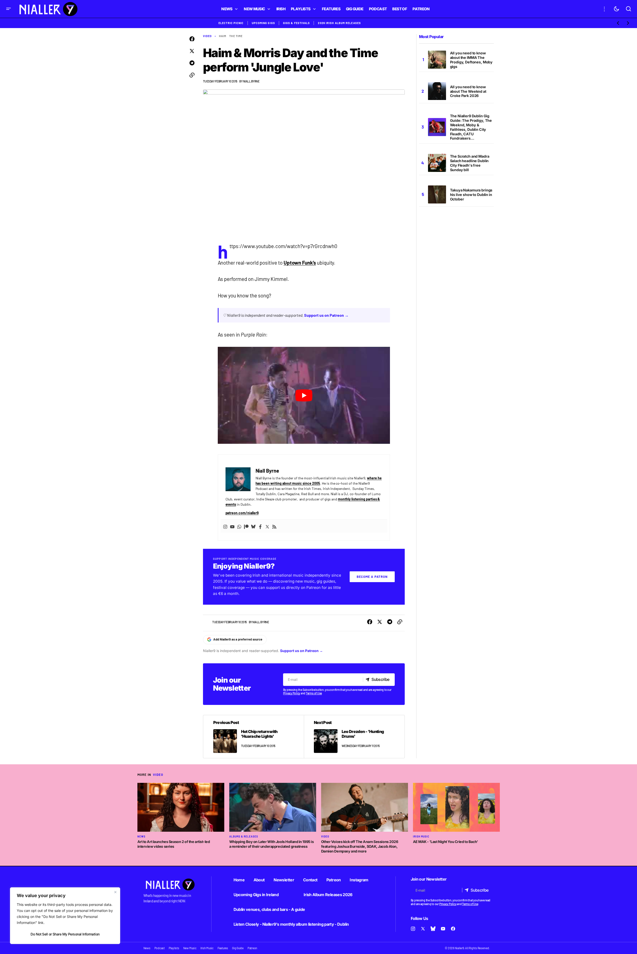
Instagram (359, 879)
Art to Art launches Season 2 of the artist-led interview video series (173, 844)
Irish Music (421, 836)
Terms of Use (314, 693)
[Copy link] (192, 75)
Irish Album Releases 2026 (328, 894)
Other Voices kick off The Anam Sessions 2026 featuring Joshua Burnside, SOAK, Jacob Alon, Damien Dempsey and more (359, 846)
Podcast (159, 948)
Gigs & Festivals (296, 23)
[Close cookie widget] (115, 892)
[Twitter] (267, 526)
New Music (189, 948)
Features (223, 948)
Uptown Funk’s (300, 263)
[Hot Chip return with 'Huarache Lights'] (253, 736)
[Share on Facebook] (192, 39)
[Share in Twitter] (192, 51)
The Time (236, 36)
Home (239, 879)
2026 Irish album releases (339, 23)
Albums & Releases (243, 836)
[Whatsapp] (239, 526)
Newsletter (284, 879)
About (259, 879)
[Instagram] (225, 526)
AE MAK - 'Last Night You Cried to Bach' (445, 841)
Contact (310, 879)
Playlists (174, 948)
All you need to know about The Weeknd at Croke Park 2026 (468, 91)
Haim (222, 36)
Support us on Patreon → (326, 315)
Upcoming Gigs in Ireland (256, 894)
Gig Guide (238, 948)
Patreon (333, 879)
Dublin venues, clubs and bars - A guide (269, 909)
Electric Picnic (231, 23)
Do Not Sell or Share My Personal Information (65, 934)
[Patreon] (246, 526)
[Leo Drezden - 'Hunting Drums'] (354, 736)
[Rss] (274, 526)
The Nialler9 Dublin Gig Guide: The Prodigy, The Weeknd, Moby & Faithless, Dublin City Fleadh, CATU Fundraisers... (471, 127)
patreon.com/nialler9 (242, 513)
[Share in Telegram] (192, 63)
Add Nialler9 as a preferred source (237, 639)
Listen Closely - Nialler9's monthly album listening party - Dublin (291, 924)
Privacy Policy (291, 693)
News (141, 836)
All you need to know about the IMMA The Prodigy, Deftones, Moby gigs (471, 60)
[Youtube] (232, 526)
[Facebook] (260, 526)
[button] (9, 9)
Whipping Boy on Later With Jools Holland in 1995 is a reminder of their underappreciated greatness (271, 844)
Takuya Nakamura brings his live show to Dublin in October (471, 194)
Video (207, 36)
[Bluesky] (253, 526)
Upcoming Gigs (263, 23)
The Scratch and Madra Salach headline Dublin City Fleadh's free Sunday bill (469, 163)
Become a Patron (372, 577)
